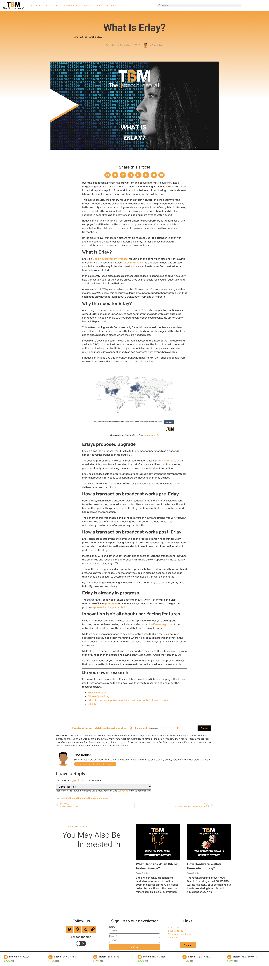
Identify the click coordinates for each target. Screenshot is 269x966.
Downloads (68, 5)
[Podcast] (77, 929)
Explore (50, 5)
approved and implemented (109, 607)
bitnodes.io (153, 435)
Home (75, 37)
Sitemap (172, 937)
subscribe (123, 790)
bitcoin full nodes (134, 262)
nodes (149, 203)
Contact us (174, 927)
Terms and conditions (179, 934)
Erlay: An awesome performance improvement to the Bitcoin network (128, 700)
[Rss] (85, 929)
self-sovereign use (161, 624)
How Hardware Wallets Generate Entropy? (204, 866)
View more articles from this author (95, 764)
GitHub (92, 703)
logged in (75, 780)
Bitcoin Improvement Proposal (110, 258)
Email (112, 936)
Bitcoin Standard (78, 798)
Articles (87, 5)
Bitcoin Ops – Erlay (98, 696)
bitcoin (64, 798)
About (34, 5)
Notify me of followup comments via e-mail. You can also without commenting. (103, 790)
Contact (111, 5)
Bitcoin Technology (98, 798)
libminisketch (165, 460)
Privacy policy (175, 930)
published (111, 603)
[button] (107, 175)
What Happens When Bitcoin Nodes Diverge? (157, 866)
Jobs (99, 5)
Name (112, 927)
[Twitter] (69, 929)
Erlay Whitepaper (97, 692)
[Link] (92, 929)
